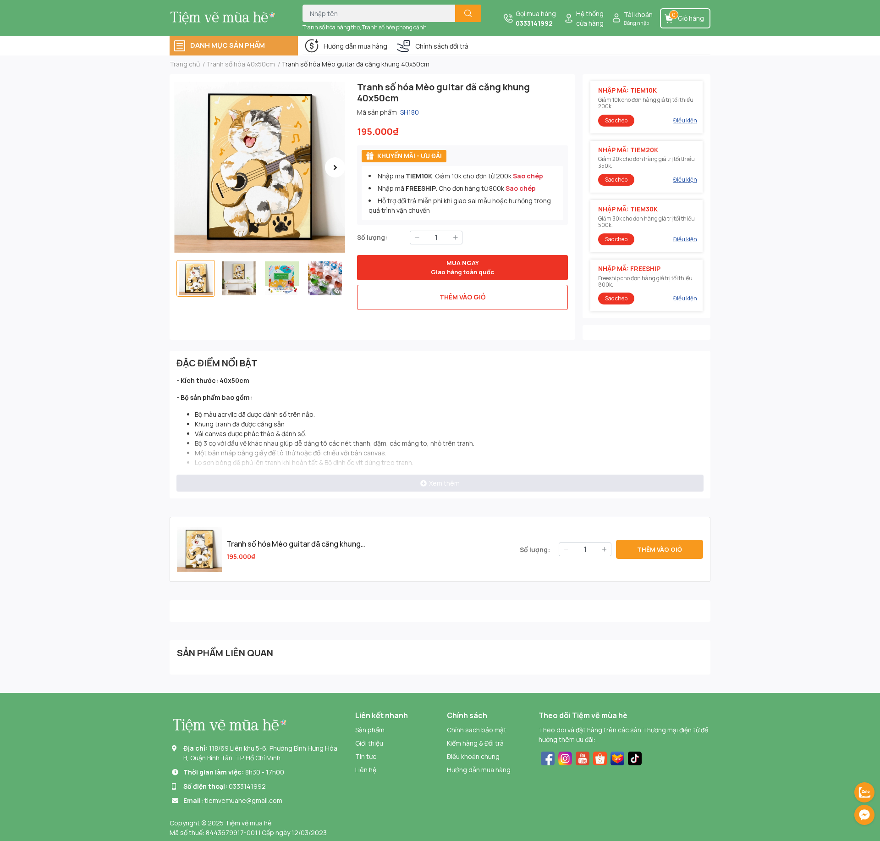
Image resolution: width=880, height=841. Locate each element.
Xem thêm (444, 483)
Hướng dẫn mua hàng (355, 46)
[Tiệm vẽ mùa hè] (226, 18)
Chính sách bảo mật (476, 729)
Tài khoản (638, 14)
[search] (468, 13)
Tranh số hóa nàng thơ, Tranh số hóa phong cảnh (364, 27)
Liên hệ (365, 769)
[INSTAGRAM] (565, 757)
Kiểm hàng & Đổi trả (475, 743)
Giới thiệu (369, 743)
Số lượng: (372, 237)
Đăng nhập (636, 22)
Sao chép (528, 176)
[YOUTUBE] (582, 757)
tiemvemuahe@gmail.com (243, 800)
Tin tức (365, 756)
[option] (259, 167)
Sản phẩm (370, 729)
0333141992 (534, 23)
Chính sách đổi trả (441, 46)
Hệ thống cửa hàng (590, 18)
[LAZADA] (617, 757)
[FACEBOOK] (548, 757)
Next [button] (335, 167)
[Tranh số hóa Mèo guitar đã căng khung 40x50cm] (259, 167)
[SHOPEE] (600, 757)
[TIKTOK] (635, 757)
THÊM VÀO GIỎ (463, 297)
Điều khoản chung (473, 756)
